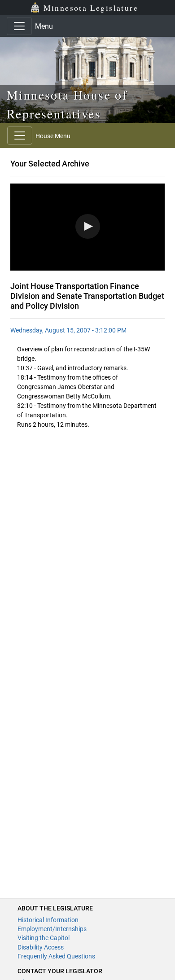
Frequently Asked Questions (56, 956)
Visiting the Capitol (44, 937)
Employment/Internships (52, 928)
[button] (87, 226)
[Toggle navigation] (19, 26)
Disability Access (41, 947)
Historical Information (48, 919)
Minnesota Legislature (91, 7)
